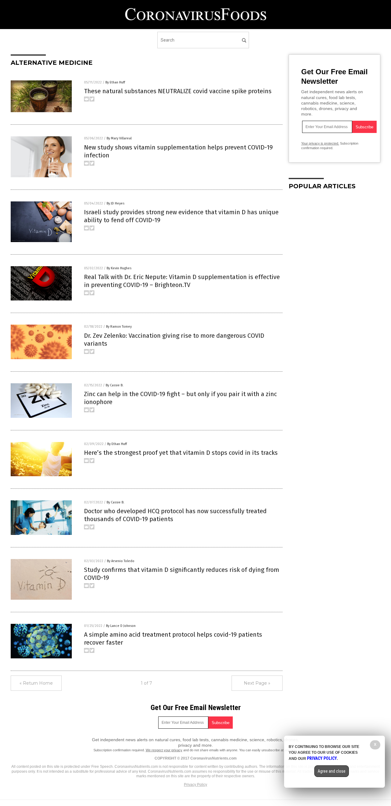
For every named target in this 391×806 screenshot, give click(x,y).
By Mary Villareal (119, 138)
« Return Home (36, 683)
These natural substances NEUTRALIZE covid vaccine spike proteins (178, 91)
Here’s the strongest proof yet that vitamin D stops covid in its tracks (181, 452)
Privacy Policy (195, 784)
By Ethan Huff (115, 82)
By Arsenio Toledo (120, 561)
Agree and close (331, 771)
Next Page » (257, 683)
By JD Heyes (115, 203)
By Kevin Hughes (119, 268)
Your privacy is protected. (320, 143)
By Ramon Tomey (119, 327)
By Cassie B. (114, 385)
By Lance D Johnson (121, 626)
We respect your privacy (164, 750)
